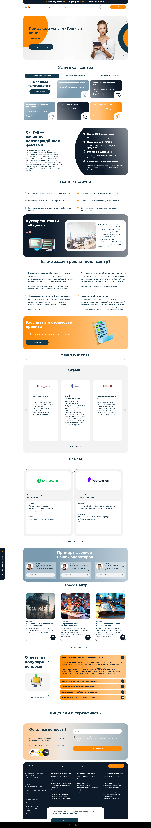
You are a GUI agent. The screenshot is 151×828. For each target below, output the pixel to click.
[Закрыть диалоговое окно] (148, 3)
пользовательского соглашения (69, 419)
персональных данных (73, 421)
